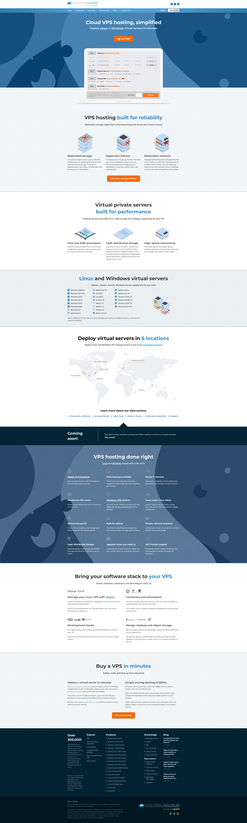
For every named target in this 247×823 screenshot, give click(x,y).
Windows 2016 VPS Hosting (117, 755)
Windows (117, 28)
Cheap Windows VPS (114, 771)
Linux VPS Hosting (114, 774)
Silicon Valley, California (150, 763)
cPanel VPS (111, 791)
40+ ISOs (93, 318)
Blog (115, 10)
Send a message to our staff (94, 756)
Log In (163, 10)
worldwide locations (152, 344)
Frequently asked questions (92, 751)
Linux (103, 28)
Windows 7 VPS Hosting (115, 741)
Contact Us (125, 10)
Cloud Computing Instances (117, 781)
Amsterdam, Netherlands (150, 778)
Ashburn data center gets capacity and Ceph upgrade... (171, 764)
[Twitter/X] (175, 4)
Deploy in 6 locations (79, 477)
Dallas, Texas (150, 770)
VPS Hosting (104, 10)
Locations (80, 10)
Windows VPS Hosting (115, 738)
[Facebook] (171, 4)
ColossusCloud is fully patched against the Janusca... (171, 740)
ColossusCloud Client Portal (81, 686)
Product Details (151, 751)
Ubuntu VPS (111, 787)
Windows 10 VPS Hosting (116, 745)
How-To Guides (151, 748)
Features (91, 10)
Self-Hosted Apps (151, 755)
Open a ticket (91, 761)
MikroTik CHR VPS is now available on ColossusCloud (171, 752)
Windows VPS (114, 500)
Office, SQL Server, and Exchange (119, 507)
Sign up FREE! (123, 38)
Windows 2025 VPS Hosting (117, 764)
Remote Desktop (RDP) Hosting (118, 768)
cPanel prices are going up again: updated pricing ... (170, 776)
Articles (148, 741)
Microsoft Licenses (152, 738)
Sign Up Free (174, 10)
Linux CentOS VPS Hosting (116, 777)
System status (91, 747)
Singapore (149, 782)
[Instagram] (178, 4)
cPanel (175, 507)
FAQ (147, 745)
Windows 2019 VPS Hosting (117, 758)
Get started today (124, 715)
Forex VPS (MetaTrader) (115, 784)
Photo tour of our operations (92, 742)
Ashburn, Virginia (151, 774)
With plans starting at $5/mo (123, 178)
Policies (74, 801)
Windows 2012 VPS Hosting (117, 751)
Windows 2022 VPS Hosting (117, 761)
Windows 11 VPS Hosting (116, 748)
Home (70, 10)
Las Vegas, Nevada (152, 767)
